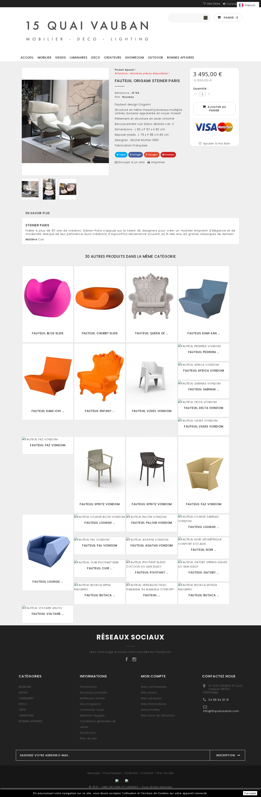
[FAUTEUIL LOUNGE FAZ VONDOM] (47, 546)
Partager (136, 154)
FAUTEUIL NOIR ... (203, 550)
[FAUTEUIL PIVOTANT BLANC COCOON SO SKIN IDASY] (151, 564)
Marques (94, 773)
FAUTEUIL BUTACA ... (100, 595)
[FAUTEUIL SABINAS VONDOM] (203, 383)
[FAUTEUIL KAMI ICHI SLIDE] (47, 375)
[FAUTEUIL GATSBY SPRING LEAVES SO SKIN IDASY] (203, 564)
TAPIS (22, 710)
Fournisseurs (113, 773)
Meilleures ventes (92, 698)
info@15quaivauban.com (221, 711)
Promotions (88, 687)
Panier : (230, 18)
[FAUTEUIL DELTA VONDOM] (203, 402)
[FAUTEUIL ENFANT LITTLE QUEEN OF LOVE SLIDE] (99, 375)
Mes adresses (151, 698)
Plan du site (88, 738)
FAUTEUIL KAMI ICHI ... (48, 411)
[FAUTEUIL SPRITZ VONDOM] (99, 468)
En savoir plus (38, 213)
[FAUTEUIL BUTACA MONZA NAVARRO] (203, 587)
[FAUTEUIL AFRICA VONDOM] (203, 364)
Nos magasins (90, 704)
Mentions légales (92, 715)
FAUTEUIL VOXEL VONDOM (152, 411)
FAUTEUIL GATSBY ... (204, 572)
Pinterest (169, 154)
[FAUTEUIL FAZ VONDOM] (47, 439)
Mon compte (153, 676)
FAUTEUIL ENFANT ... (99, 411)
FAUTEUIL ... (151, 595)
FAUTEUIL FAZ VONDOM (47, 445)
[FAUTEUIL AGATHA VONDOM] (151, 539)
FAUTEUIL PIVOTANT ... (151, 572)
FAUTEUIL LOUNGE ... (47, 582)
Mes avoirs (149, 692)
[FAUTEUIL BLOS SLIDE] (47, 298)
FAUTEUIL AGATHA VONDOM (151, 545)
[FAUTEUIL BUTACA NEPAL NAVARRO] (99, 587)
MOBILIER (44, 57)
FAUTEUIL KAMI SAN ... (203, 333)
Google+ (153, 154)
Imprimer (158, 162)
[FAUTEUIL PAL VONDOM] (99, 539)
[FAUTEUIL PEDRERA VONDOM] (203, 345)
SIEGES (60, 57)
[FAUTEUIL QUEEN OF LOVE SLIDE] (151, 298)
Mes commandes (154, 687)
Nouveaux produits (93, 692)
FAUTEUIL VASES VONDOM (203, 426)
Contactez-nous (92, 710)
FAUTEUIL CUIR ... (99, 568)
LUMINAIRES (79, 57)
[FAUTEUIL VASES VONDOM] (203, 420)
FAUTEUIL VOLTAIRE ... (48, 614)
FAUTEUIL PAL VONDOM (99, 545)
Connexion (234, 4)
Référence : (123, 93)
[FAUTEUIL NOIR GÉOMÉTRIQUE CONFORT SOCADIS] (203, 541)
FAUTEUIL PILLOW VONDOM (151, 523)
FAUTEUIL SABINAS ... (203, 389)
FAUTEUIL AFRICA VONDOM (203, 371)
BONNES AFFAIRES (180, 57)
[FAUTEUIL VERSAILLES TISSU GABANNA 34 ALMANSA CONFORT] (151, 587)
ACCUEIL (27, 57)
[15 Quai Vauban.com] (87, 29)
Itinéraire (132, 773)
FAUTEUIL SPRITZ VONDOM (100, 504)
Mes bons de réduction (158, 715)
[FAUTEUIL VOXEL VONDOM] (151, 375)
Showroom (134, 57)
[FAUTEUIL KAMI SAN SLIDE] (203, 298)
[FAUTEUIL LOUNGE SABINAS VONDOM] (203, 518)
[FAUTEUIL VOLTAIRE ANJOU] (47, 607)
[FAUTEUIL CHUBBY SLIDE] (99, 298)
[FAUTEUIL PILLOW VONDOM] (151, 516)
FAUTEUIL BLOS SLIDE (47, 333)
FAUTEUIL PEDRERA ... (203, 352)
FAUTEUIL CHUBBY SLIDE (100, 333)
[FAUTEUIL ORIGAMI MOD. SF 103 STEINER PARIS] (30, 189)
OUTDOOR (155, 57)
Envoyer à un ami (132, 162)
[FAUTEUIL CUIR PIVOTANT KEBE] (99, 562)
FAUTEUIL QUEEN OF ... (151, 333)
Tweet (122, 154)
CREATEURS (112, 57)
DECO (95, 57)
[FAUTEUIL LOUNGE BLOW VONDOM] (99, 516)
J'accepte (250, 793)
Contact (147, 773)
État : (118, 97)
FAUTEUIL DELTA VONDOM (203, 408)
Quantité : (200, 88)
